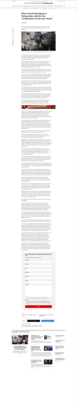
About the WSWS (44, 8)
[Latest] (15, 6)
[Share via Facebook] (13, 28)
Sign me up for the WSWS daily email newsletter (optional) (37, 298)
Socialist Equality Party (34, 8)
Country (26, 280)
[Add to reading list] (13, 45)
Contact (59, 1)
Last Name (27, 264)
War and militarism (14, 333)
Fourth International (26, 8)
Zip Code (26, 276)
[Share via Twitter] (13, 31)
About (62, 1)
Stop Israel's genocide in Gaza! (21, 331)
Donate (53, 8)
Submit (38, 306)
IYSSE (40, 8)
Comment (26, 284)
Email (26, 268)
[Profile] (64, 1)
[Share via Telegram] (13, 36)
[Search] (64, 6)
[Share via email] (13, 38)
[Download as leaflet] (13, 40)
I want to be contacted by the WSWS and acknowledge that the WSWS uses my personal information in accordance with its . (39, 302)
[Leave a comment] (13, 43)
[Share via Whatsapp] (13, 33)
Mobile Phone (27, 272)
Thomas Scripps (23, 22)
